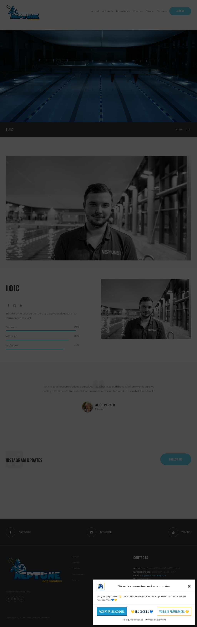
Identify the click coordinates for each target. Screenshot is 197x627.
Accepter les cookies (112, 611)
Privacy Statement (155, 619)
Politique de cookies (132, 619)
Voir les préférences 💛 (174, 611)
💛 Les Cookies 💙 (142, 611)
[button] (189, 586)
